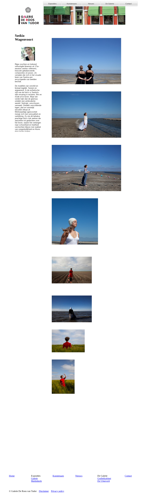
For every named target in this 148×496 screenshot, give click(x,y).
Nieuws (78, 476)
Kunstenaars (58, 476)
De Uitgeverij (103, 481)
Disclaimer (44, 491)
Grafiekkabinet (104, 478)
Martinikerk (36, 481)
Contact (128, 476)
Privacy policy (57, 491)
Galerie (34, 478)
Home (12, 476)
